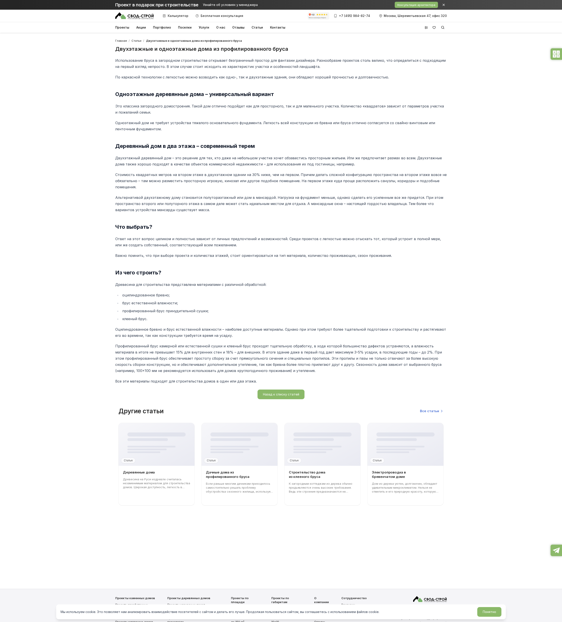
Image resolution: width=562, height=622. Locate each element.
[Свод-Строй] (134, 15)
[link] (194, 40)
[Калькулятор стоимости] (556, 54)
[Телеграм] (556, 550)
